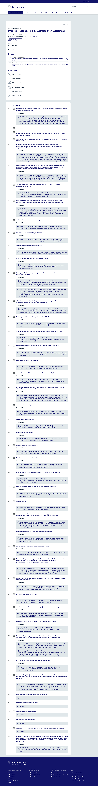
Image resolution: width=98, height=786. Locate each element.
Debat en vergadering (18, 24)
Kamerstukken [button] (45, 12)
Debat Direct (32, 36)
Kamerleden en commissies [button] (31, 12)
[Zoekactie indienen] (88, 6)
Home (9, 24)
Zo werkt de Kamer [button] (57, 12)
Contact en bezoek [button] (70, 12)
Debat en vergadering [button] (15, 12)
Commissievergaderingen (29, 24)
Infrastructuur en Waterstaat (22, 49)
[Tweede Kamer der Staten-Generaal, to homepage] (17, 6)
